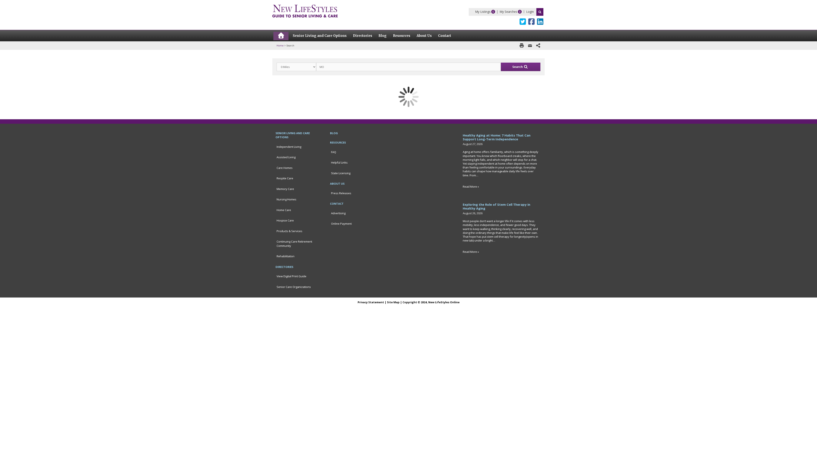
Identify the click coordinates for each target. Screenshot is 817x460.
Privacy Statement (371, 302)
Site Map (393, 302)
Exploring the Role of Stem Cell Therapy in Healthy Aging (496, 206)
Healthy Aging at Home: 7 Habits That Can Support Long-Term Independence (496, 137)
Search (539, 12)
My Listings (483, 12)
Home (280, 45)
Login (530, 12)
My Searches (508, 12)
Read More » (471, 186)
